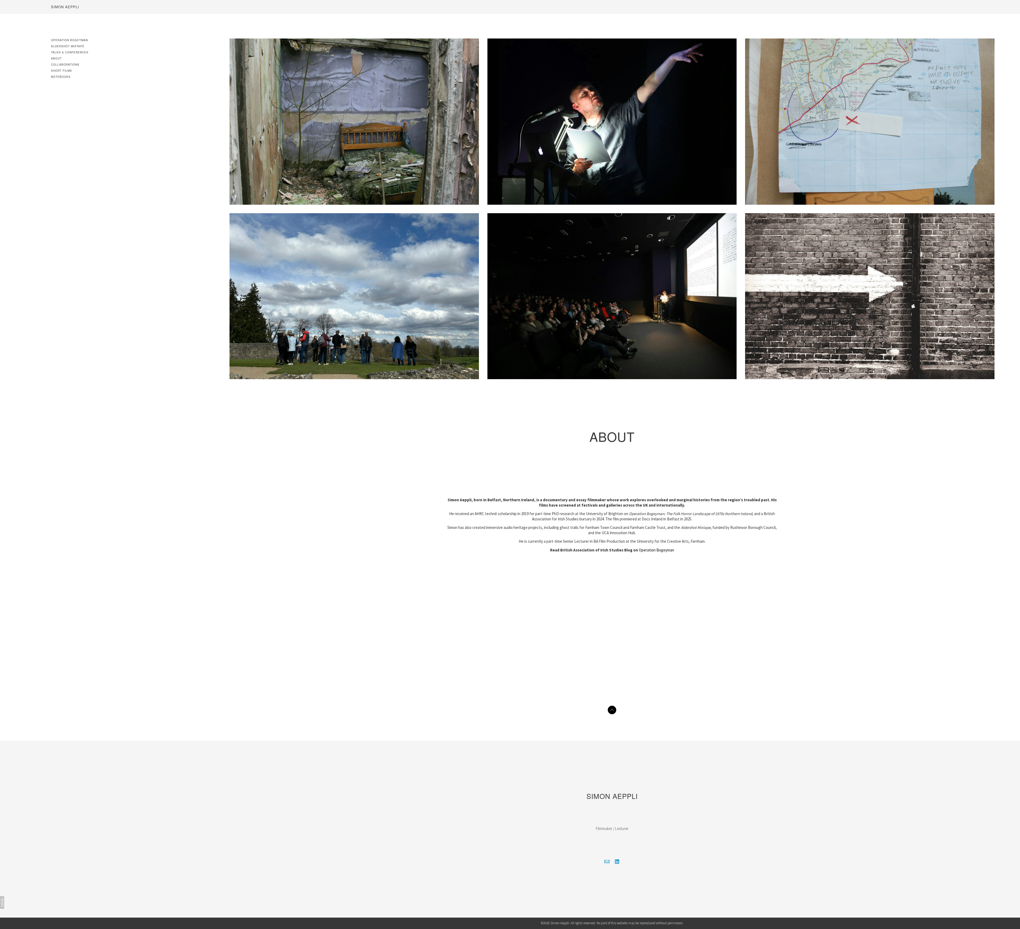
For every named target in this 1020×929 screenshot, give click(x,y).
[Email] (607, 861)
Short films (61, 70)
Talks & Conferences (69, 52)
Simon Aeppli (612, 796)
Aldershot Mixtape (67, 46)
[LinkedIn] (617, 861)
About (56, 58)
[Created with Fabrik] (2, 902)
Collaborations (65, 64)
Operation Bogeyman (69, 40)
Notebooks (61, 77)
